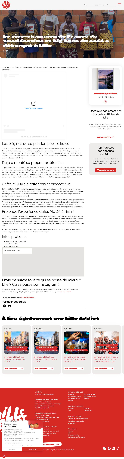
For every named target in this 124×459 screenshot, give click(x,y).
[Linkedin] (113, 448)
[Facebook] (109, 448)
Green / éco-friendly (76, 406)
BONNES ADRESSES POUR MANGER (46, 399)
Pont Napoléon (105, 93)
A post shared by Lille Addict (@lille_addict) (34, 136)
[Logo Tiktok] (117, 448)
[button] (4, 306)
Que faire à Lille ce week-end (18, 350)
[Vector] (104, 448)
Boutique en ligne (75, 416)
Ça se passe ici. (65, 292)
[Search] (113, 5)
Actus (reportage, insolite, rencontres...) (17, 348)
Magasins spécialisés (75, 392)
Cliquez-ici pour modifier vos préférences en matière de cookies (54, 450)
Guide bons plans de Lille (76, 421)
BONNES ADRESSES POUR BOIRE (45, 413)
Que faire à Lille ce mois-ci (108, 350)
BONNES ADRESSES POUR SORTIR (46, 427)
